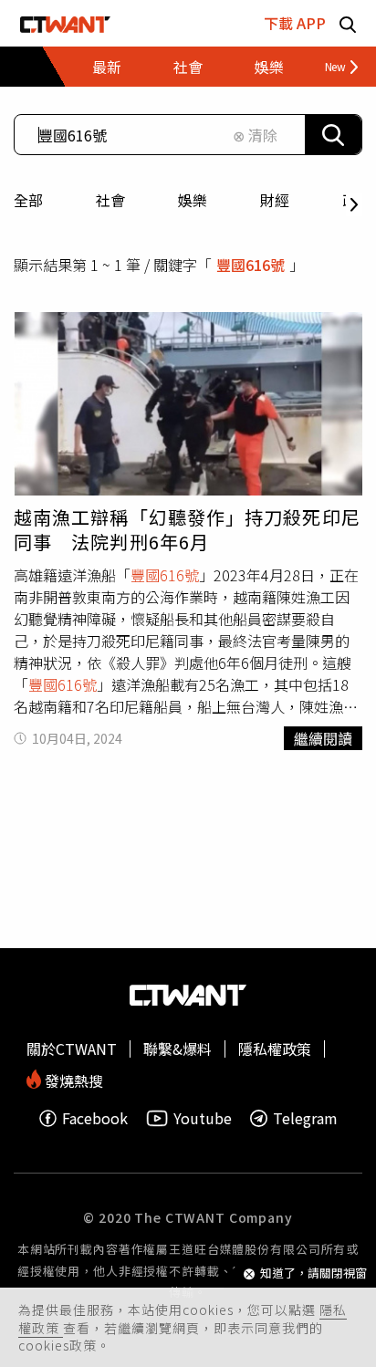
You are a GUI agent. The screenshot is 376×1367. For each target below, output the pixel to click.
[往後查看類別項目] (334, 66)
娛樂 (192, 200)
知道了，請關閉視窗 (313, 1273)
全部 (28, 200)
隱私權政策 (274, 1048)
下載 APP (295, 23)
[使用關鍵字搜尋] (333, 134)
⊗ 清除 (255, 135)
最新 (106, 66)
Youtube (202, 1118)
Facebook (95, 1118)
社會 (110, 200)
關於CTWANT (71, 1048)
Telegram (305, 1118)
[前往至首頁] (65, 23)
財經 (274, 200)
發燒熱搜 (72, 1079)
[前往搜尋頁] (347, 23)
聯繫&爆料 (177, 1048)
